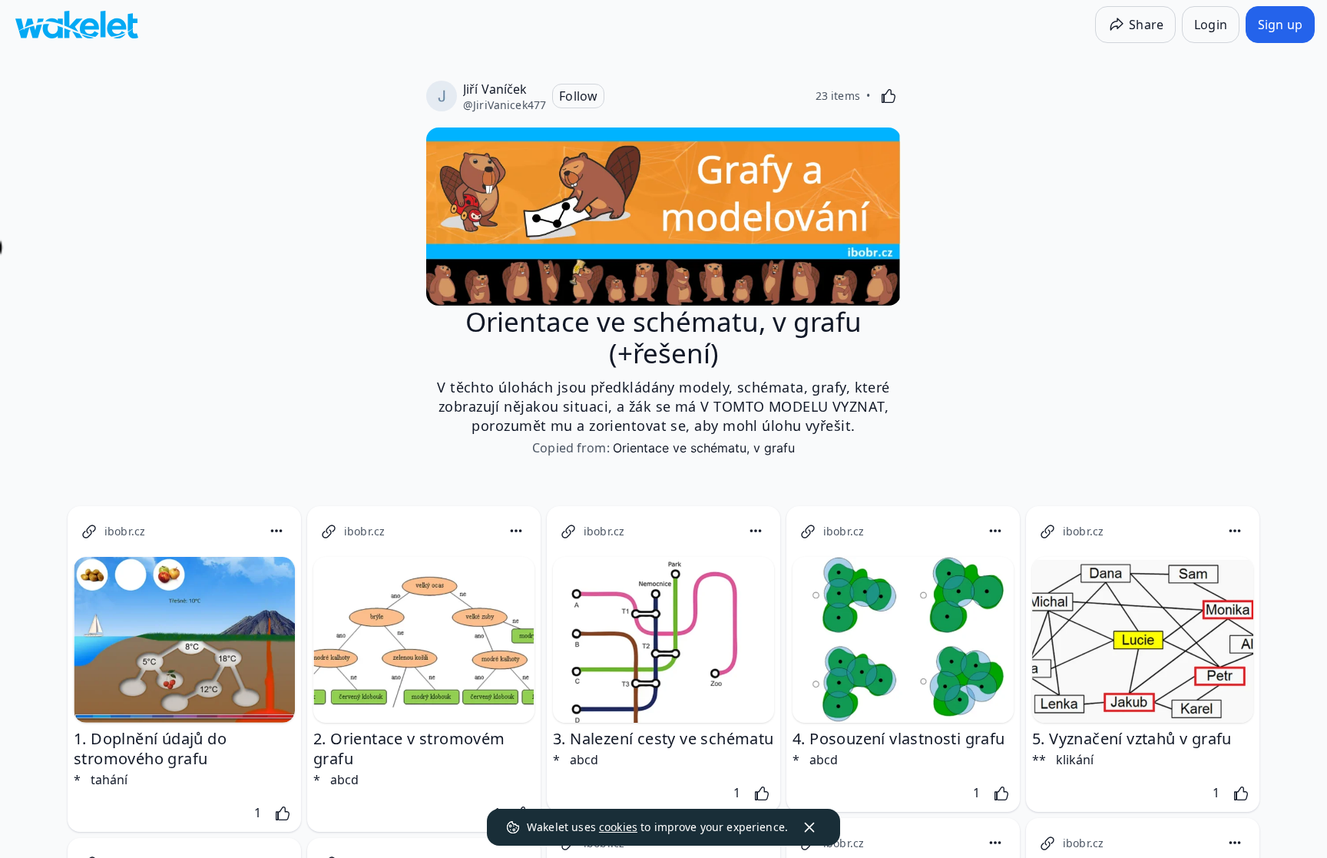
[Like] (888, 96)
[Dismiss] (809, 827)
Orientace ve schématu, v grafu (704, 448)
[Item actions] (276, 530)
